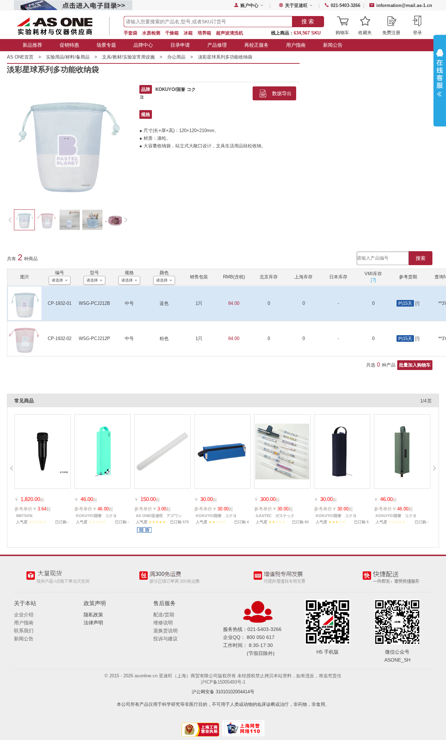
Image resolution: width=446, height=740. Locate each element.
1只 (198, 303)
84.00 (233, 303)
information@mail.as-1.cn (404, 5)
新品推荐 (32, 45)
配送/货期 (163, 614)
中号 (129, 303)
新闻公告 (333, 45)
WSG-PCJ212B (94, 303)
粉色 (164, 338)
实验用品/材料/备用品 (71, 57)
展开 (439, 74)
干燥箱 (172, 33)
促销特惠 (69, 45)
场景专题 (106, 45)
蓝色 (164, 303)
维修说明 (163, 622)
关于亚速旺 (296, 5)
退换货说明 (165, 630)
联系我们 (23, 630)
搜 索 (307, 21)
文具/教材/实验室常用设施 (132, 57)
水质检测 (151, 33)
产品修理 (217, 45)
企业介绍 (23, 614)
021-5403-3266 (345, 5)
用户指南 (296, 45)
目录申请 (180, 45)
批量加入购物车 (415, 365)
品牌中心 (143, 45)
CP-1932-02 (59, 338)
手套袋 (130, 33)
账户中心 (249, 5)
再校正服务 (256, 45)
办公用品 (180, 57)
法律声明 (93, 622)
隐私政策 (93, 614)
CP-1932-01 (59, 303)
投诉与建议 (165, 638)
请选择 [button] (57, 280)
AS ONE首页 (24, 57)
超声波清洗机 (229, 33)
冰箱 (188, 33)
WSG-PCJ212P (94, 338)
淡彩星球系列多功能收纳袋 (225, 57)
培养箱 (204, 33)
